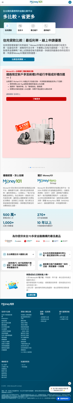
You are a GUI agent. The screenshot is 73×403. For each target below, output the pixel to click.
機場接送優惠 (6, 348)
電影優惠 (4, 337)
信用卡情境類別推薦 (7, 315)
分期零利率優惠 (6, 331)
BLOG (23, 365)
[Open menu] (3, 2)
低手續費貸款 (25, 337)
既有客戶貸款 (25, 335)
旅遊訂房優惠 (6, 344)
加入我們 (4, 365)
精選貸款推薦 (25, 327)
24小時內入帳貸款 (26, 352)
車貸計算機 (24, 325)
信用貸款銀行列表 (26, 348)
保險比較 (43, 321)
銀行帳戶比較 (64, 317)
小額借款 (23, 339)
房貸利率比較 (25, 346)
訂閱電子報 (5, 367)
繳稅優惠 (4, 325)
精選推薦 (4, 321)
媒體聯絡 (4, 369)
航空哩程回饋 (6, 327)
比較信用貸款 (17, 59)
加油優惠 (4, 329)
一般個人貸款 (25, 331)
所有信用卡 (5, 318)
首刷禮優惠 (5, 333)
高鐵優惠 (4, 350)
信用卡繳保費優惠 (7, 335)
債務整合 (23, 350)
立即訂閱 (31, 295)
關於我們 (4, 377)
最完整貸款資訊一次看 (26, 317)
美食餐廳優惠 (6, 346)
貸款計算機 (24, 323)
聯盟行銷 (4, 371)
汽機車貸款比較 (25, 344)
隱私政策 (4, 375)
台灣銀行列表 (64, 319)
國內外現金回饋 (6, 323)
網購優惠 (4, 339)
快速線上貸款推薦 (26, 315)
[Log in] (69, 2)
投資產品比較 (45, 319)
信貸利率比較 (25, 329)
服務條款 (4, 373)
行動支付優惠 (6, 341)
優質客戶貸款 (25, 333)
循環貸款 (23, 341)
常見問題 (24, 367)
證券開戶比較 (45, 317)
